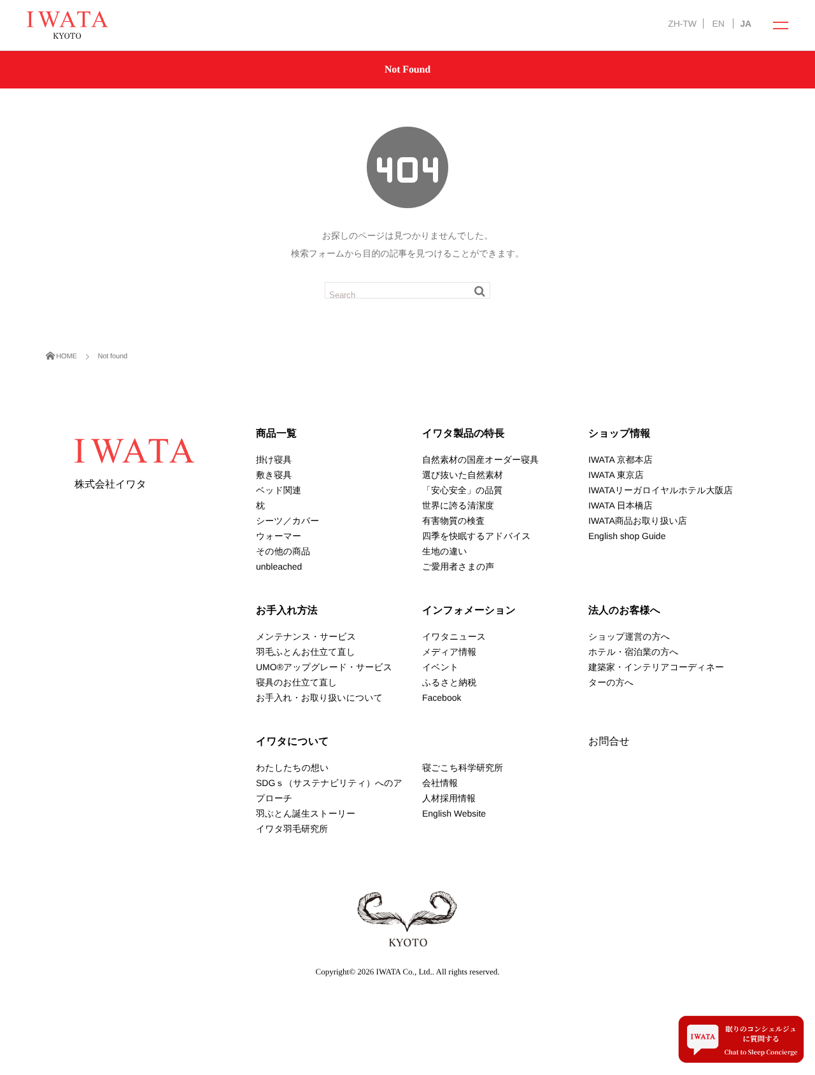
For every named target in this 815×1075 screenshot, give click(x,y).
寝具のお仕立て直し (296, 682)
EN (718, 23)
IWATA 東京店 (616, 475)
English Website (454, 813)
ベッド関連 (278, 490)
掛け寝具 (274, 459)
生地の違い (444, 551)
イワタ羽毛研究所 (292, 829)
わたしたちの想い (292, 767)
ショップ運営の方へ (629, 636)
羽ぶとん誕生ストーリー (305, 813)
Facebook (441, 697)
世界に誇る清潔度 (458, 505)
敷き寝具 (274, 475)
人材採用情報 (449, 798)
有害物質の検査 (453, 521)
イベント (440, 667)
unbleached (279, 566)
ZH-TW (682, 23)
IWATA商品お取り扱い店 (637, 521)
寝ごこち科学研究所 (462, 767)
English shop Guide (626, 536)
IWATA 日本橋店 (620, 505)
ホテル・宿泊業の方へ (633, 652)
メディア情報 (449, 652)
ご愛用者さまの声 (458, 566)
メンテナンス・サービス (306, 636)
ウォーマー (278, 536)
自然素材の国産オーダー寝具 (480, 459)
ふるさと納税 (449, 682)
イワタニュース (454, 636)
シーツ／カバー (287, 521)
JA (745, 23)
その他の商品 (283, 551)
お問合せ (609, 741)
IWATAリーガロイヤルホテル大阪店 (660, 490)
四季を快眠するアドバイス (476, 536)
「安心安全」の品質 (462, 490)
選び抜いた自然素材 (462, 475)
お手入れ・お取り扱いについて (319, 697)
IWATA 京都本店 (620, 459)
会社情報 (440, 783)
